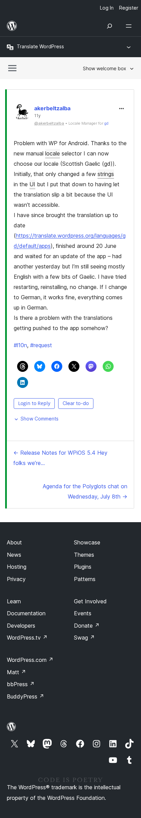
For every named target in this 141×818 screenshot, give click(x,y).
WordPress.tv (27, 637)
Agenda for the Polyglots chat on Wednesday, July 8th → (85, 491)
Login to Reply (34, 403)
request (41, 345)
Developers (21, 625)
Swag (84, 637)
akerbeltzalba (52, 108)
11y (37, 115)
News (14, 554)
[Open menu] (130, 26)
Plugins (82, 566)
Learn (14, 601)
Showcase (87, 542)
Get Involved (90, 601)
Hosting (16, 566)
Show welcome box (104, 68)
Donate (87, 625)
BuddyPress (25, 696)
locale (52, 153)
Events (82, 613)
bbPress (21, 684)
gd (106, 123)
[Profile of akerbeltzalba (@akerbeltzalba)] (22, 113)
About (14, 542)
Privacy (16, 579)
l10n (20, 345)
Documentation (26, 613)
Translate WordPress (40, 46)
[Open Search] (109, 26)
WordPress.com (30, 659)
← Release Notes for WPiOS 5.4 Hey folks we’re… (60, 457)
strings (106, 174)
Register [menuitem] (128, 8)
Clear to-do (76, 403)
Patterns (84, 579)
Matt (16, 672)
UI (32, 184)
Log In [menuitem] (107, 8)
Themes (84, 554)
